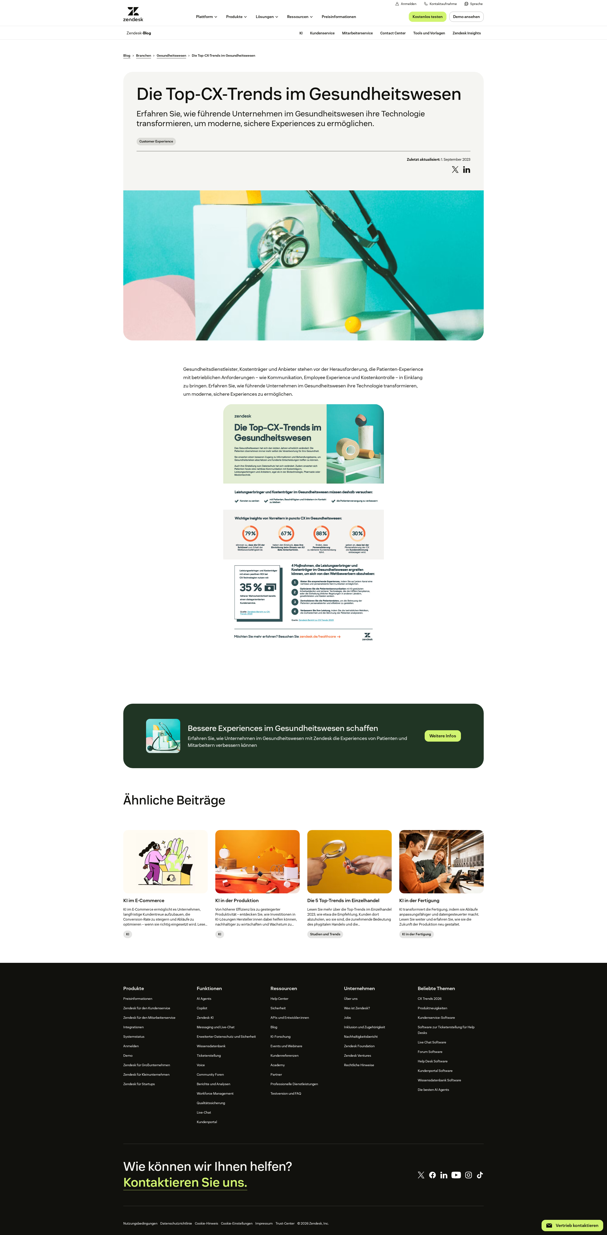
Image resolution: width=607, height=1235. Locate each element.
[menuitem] (473, 3)
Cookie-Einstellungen (237, 1223)
